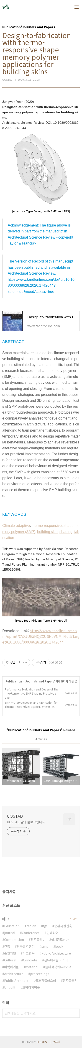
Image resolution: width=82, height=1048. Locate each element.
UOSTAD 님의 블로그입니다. (26, 822)
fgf (45, 926)
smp (44, 946)
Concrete (30, 960)
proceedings (39, 973)
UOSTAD (15, 816)
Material (32, 967)
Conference (31, 932)
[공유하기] (19, 662)
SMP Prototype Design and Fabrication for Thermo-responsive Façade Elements (31, 704)
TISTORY (41, 1042)
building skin (47, 532)
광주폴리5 (70, 980)
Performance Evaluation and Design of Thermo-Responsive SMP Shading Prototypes (31, 693)
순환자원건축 (63, 926)
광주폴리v (37, 939)
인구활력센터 (26, 946)
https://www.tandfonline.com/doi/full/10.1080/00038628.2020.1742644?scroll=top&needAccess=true (41, 286)
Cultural (10, 960)
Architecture (13, 973)
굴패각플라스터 (45, 980)
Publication (13, 681)
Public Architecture (56, 953)
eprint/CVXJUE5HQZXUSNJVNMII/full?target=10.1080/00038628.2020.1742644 (40, 639)
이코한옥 (29, 953)
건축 (7, 946)
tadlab (31, 926)
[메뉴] (76, 6)
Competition (14, 939)
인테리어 (52, 932)
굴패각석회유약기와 (58, 967)
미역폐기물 (11, 967)
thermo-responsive (47, 526)
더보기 (73, 919)
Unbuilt (9, 987)
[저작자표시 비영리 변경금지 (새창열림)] (56, 662)
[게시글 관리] (25, 662)
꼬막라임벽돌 (31, 987)
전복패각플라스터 (56, 960)
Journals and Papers (39, 681)
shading (65, 532)
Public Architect (16, 980)
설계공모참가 (60, 939)
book (59, 946)
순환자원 (10, 953)
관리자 (56, 1042)
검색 (75, 1013)
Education (12, 926)
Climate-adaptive (16, 526)
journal (9, 932)
